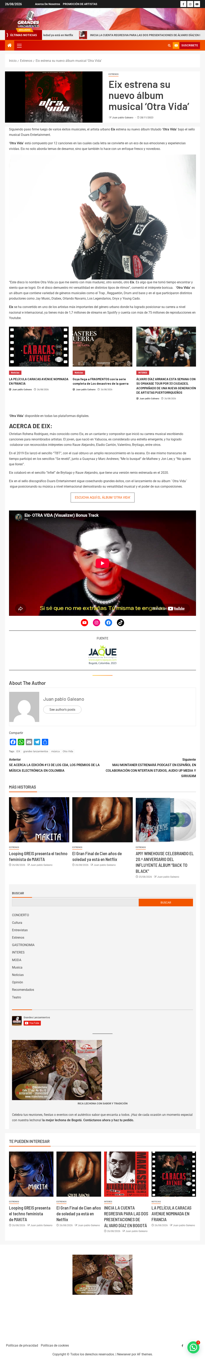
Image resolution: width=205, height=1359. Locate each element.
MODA (16, 960)
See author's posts (62, 710)
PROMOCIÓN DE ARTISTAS (80, 4)
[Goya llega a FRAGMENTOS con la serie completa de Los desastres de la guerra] (39, 347)
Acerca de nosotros (47, 4)
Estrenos (114, 74)
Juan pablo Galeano (123, 117)
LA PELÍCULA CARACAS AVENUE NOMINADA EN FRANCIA (171, 1213)
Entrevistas (20, 930)
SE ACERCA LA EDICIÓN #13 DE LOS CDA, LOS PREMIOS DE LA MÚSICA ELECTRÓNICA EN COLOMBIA (54, 765)
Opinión (17, 982)
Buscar (18, 893)
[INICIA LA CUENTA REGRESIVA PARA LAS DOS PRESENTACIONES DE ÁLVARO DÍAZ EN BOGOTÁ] (126, 1174)
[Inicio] (9, 46)
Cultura (17, 923)
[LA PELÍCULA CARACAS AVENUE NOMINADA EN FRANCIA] (174, 1174)
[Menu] (19, 46)
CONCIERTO (20, 915)
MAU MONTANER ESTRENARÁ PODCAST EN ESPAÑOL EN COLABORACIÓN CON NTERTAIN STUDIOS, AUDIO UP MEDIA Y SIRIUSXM (151, 768)
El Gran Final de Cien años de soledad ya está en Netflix (78, 1213)
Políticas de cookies (55, 1345)
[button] (19, 46)
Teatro (16, 997)
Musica (17, 967)
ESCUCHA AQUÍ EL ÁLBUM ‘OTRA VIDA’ (102, 497)
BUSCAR (166, 902)
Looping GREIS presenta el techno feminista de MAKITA (29, 1213)
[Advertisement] (37, 1292)
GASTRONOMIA (23, 945)
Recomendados (23, 990)
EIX (18, 751)
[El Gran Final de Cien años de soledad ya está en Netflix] (102, 819)
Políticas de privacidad (22, 1345)
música (55, 751)
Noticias (15, 372)
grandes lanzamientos (35, 751)
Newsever (124, 1354)
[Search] (169, 45)
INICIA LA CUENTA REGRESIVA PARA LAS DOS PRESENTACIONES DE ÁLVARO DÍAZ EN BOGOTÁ (110, 35)
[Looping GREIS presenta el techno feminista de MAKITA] (39, 819)
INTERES (79, 372)
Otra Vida (68, 751)
